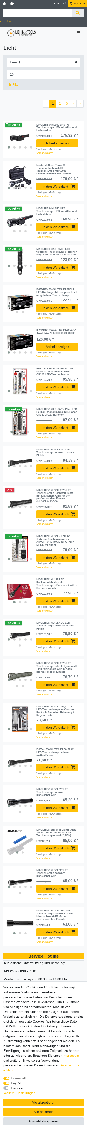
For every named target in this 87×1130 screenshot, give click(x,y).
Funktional (18, 1088)
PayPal (16, 1083)
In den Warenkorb (55, 186)
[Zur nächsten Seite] (73, 104)
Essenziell (18, 1078)
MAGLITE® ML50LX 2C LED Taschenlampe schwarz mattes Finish (55, 625)
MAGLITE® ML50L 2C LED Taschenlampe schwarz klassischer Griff (52, 792)
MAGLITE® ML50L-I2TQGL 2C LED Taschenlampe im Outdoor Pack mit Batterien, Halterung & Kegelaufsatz (55, 711)
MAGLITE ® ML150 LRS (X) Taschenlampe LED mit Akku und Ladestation (56, 127)
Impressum (71, 1055)
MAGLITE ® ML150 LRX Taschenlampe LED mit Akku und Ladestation (56, 211)
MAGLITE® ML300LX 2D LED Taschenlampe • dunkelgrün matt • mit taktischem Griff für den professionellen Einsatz (56, 667)
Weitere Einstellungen (19, 1093)
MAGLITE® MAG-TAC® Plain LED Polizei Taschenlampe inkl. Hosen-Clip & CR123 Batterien (57, 412)
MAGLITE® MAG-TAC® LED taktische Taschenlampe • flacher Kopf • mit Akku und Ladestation (56, 252)
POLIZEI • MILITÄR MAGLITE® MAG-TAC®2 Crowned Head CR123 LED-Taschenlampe (54, 371)
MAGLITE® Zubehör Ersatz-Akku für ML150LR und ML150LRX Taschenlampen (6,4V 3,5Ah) (56, 832)
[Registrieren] (13, 3)
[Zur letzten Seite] (80, 104)
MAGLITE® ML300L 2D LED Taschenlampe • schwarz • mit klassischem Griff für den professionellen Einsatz (54, 914)
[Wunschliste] (64, 3)
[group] (20, 137)
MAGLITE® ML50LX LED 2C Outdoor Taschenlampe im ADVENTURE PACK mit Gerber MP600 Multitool (55, 540)
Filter (15, 84)
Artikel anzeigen (57, 143)
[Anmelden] (5, 3)
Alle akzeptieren (43, 1102)
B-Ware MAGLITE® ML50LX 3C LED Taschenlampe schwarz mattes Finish (55, 752)
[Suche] (78, 13)
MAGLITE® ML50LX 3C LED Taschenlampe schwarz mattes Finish (55, 452)
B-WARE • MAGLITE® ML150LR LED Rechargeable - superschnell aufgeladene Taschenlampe (56, 292)
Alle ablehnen (44, 1112)
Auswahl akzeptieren (43, 1121)
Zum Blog (5, 21)
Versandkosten (44, 153)
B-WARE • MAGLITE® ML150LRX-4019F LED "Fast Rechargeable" (56, 331)
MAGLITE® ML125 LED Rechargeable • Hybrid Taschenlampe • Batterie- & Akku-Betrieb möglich (56, 583)
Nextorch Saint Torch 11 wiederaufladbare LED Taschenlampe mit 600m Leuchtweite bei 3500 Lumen (53, 169)
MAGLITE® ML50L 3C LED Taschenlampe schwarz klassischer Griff (52, 873)
